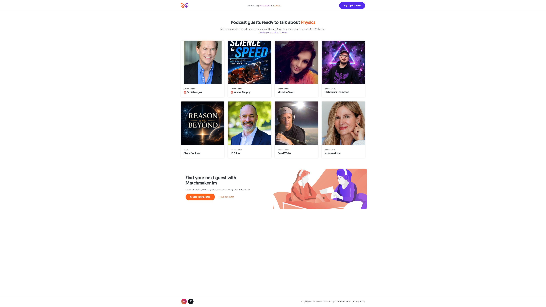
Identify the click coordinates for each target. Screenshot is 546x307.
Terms (348, 301)
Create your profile (200, 196)
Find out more (227, 196)
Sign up (352, 5)
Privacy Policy (359, 301)
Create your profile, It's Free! (273, 32)
